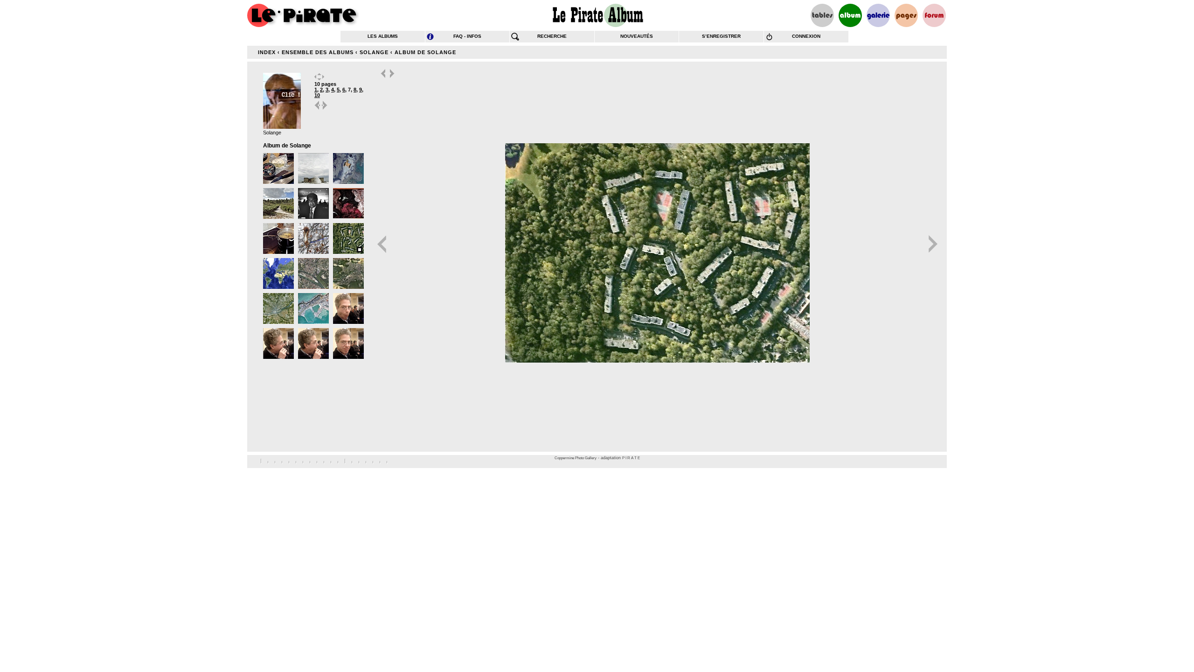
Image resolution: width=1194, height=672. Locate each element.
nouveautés (636, 36)
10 (317, 95)
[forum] (934, 15)
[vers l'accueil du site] (303, 15)
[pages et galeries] (906, 15)
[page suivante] (325, 109)
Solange (374, 52)
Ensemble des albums (318, 52)
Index (267, 52)
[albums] (850, 15)
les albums (383, 36)
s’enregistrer (721, 36)
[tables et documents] (822, 15)
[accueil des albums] (597, 15)
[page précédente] (317, 109)
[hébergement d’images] (878, 15)
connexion (806, 36)
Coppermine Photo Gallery (576, 458)
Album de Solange (425, 52)
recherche (552, 36)
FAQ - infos (467, 36)
